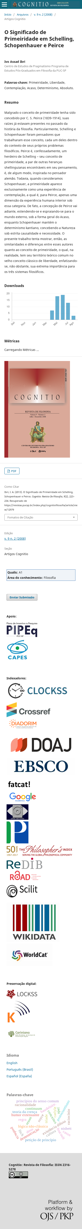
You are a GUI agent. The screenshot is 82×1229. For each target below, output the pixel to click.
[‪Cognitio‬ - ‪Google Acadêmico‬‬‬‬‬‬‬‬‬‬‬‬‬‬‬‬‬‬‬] (23, 801)
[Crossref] (28, 716)
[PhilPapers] (17, 842)
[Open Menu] (4, 4)
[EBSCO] (41, 774)
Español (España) (19, 1076)
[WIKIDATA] (33, 940)
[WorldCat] (29, 965)
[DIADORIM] (22, 727)
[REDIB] (24, 868)
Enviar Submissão (22, 597)
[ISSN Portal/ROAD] (25, 879)
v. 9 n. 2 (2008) (43, 14)
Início (7, 14)
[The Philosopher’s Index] (39, 855)
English (12, 1063)
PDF (13, 471)
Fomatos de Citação (20, 517)
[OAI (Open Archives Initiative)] (17, 818)
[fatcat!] (19, 788)
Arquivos (22, 14)
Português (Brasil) (20, 1069)
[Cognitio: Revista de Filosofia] (22, 896)
